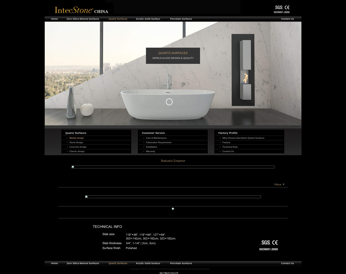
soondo (205, 269)
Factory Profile (227, 132)
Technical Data (230, 147)
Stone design (76, 142)
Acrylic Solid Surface (148, 19)
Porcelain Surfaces (181, 19)
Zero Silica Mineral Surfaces (83, 19)
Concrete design (77, 147)
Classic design (77, 151)
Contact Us (287, 19)
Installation (151, 147)
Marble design (76, 138)
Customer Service (153, 132)
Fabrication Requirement (158, 142)
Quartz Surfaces (118, 19)
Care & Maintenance (156, 138)
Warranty (150, 151)
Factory (226, 142)
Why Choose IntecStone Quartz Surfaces (243, 138)
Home (54, 19)
